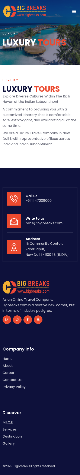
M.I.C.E (8, 422)
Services (10, 429)
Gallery (9, 443)
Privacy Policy (14, 386)
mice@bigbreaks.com (44, 223)
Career (9, 372)
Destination (12, 436)
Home (8, 358)
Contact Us (12, 379)
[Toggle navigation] (74, 12)
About (8, 365)
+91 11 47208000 (39, 200)
